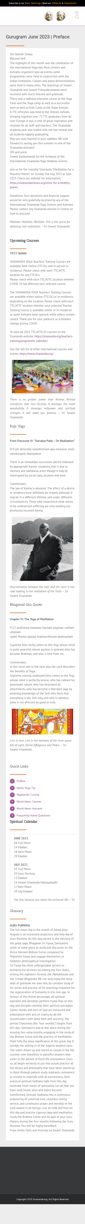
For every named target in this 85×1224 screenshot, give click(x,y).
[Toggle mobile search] (77, 17)
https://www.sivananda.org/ (36, 354)
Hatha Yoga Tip (26, 788)
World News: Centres (29, 801)
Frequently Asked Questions (33, 815)
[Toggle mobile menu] (77, 13)
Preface (21, 781)
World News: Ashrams (29, 808)
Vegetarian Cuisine (28, 794)
